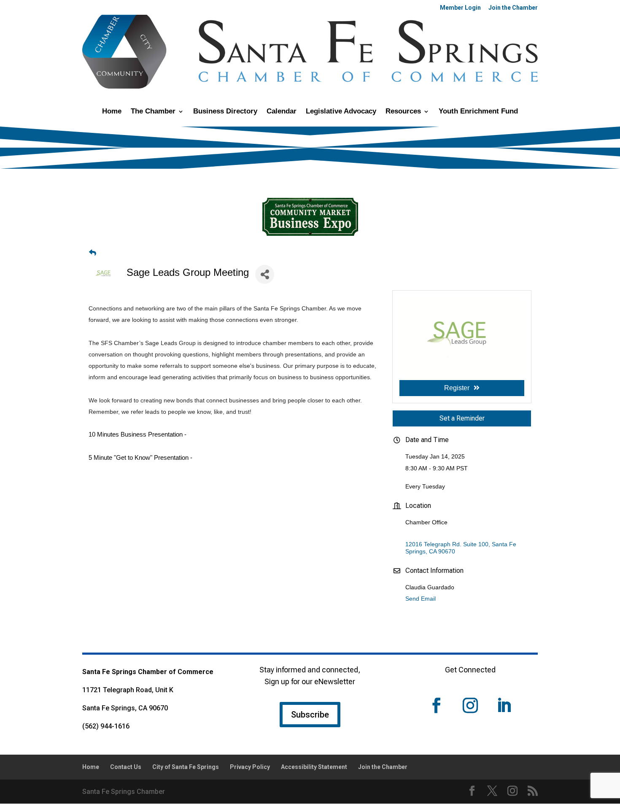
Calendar (282, 111)
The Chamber (153, 111)
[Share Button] (264, 274)
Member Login (460, 8)
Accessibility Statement (314, 767)
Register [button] (456, 387)
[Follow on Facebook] (436, 705)
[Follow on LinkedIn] (504, 705)
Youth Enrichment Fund (478, 111)
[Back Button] (92, 253)
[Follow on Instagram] (470, 705)
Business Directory (225, 111)
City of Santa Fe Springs (185, 767)
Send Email (420, 598)
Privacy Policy (250, 767)
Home (111, 111)
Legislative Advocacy (341, 111)
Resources (403, 111)
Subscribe (310, 715)
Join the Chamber (513, 8)
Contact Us (125, 767)
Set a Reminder (462, 418)
